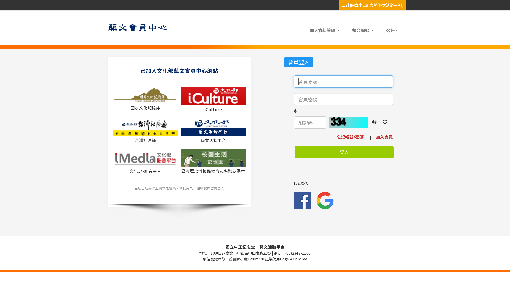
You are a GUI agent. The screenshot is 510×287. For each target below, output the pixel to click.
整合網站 (361, 30)
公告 (391, 30)
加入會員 (384, 137)
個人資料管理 (323, 30)
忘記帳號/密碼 (353, 137)
